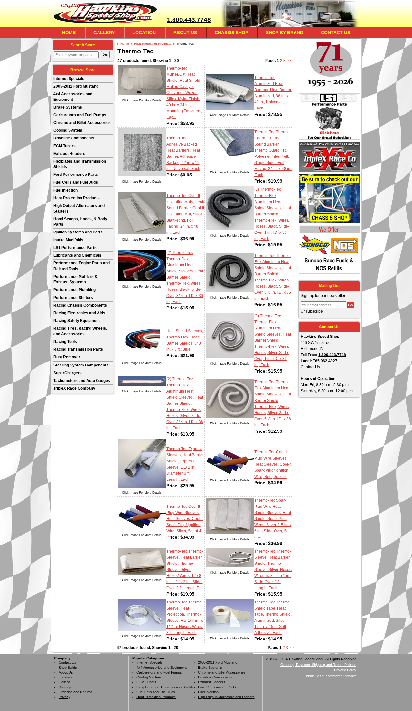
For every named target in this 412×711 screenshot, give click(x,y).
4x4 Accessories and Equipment (72, 96)
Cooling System (67, 130)
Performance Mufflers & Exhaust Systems (75, 279)
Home (69, 32)
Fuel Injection (65, 190)
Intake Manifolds (68, 240)
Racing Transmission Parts (78, 349)
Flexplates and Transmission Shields (79, 164)
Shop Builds (68, 667)
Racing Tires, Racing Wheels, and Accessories (80, 331)
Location (144, 32)
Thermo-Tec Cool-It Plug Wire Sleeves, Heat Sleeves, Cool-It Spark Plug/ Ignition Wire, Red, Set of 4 (272, 464)
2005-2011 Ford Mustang (75, 86)
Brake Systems (67, 107)
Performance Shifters (73, 297)
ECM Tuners (64, 146)
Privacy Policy (345, 670)
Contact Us (335, 32)
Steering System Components (80, 365)
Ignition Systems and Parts (78, 232)
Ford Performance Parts (75, 174)
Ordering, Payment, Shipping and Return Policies (318, 665)
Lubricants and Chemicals (77, 255)
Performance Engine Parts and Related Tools (81, 265)
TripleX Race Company (74, 388)
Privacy (64, 697)
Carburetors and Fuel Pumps (79, 115)
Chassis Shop (231, 32)
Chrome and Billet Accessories (82, 123)
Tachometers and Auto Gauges (81, 381)
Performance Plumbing (74, 290)
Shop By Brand (284, 32)
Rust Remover (66, 357)
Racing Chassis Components (80, 305)
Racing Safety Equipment (76, 321)
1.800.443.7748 (189, 19)
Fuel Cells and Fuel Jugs (75, 182)
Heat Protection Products (76, 198)
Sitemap (65, 687)
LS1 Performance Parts (75, 248)
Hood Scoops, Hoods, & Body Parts (80, 221)
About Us (185, 32)
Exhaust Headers (69, 154)
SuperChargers (67, 373)
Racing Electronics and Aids (79, 313)
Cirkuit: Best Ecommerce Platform (330, 676)
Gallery (104, 32)
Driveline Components (73, 138)
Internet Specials (68, 79)
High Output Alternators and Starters (79, 208)
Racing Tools (65, 342)
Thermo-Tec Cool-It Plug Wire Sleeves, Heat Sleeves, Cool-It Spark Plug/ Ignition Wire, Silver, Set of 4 (184, 519)
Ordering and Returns (76, 692)
